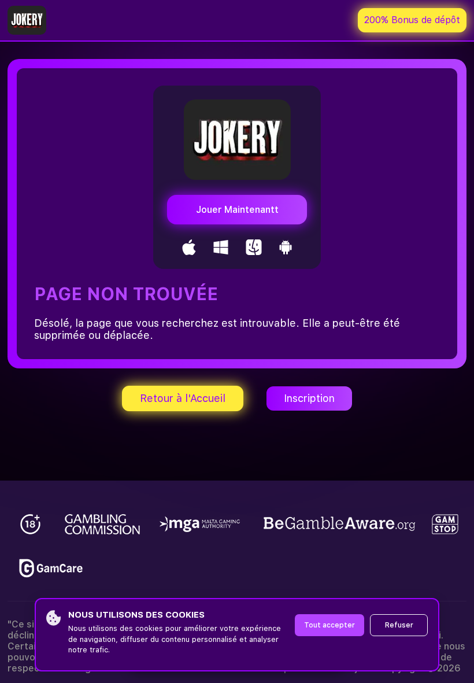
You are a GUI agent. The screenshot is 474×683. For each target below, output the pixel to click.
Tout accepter (329, 625)
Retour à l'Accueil (182, 398)
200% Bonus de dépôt (412, 19)
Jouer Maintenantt (237, 209)
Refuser (399, 625)
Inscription (309, 398)
